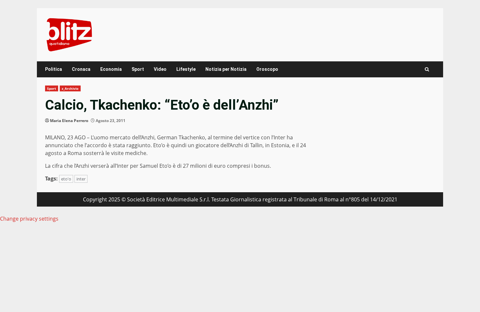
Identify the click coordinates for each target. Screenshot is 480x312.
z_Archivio (70, 88)
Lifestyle (186, 69)
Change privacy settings (29, 218)
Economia (111, 69)
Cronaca (81, 69)
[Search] (427, 69)
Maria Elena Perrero (69, 120)
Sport (138, 69)
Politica (53, 69)
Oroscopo (267, 69)
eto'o (66, 179)
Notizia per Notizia (226, 69)
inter (81, 179)
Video (160, 69)
